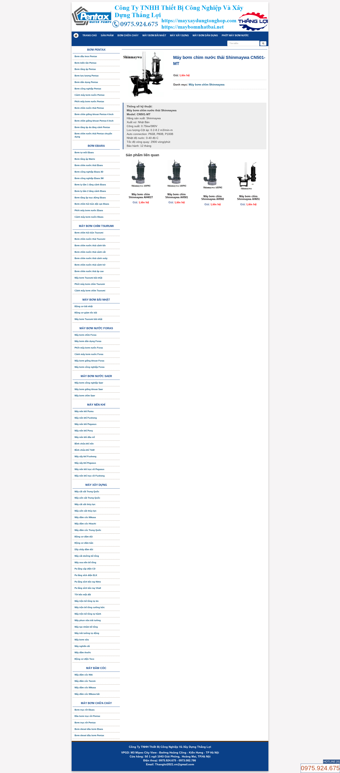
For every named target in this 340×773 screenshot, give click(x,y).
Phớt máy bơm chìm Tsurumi (90, 284)
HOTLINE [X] (331, 761)
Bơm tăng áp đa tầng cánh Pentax (92, 127)
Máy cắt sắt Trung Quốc (87, 491)
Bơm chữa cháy (128, 35)
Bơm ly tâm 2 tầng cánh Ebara (90, 191)
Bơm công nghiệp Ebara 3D (89, 172)
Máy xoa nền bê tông (85, 562)
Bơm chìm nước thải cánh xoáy (91, 258)
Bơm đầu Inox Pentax (86, 56)
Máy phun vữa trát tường (88, 620)
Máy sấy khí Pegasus (85, 463)
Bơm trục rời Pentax (85, 722)
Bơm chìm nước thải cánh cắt (90, 252)
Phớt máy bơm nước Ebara (89, 210)
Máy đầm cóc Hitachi (85, 523)
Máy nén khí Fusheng (86, 418)
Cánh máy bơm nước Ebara (89, 217)
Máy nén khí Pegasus (85, 424)
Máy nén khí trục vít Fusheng (90, 476)
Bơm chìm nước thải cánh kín (90, 245)
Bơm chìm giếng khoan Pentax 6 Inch (94, 121)
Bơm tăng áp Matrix (85, 159)
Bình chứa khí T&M (84, 450)
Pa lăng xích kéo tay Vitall (88, 588)
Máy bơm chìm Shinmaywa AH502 (212, 198)
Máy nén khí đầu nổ (85, 437)
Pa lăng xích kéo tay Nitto (88, 582)
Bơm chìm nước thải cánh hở (90, 265)
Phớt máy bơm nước (235, 35)
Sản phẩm (107, 35)
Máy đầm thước (83, 652)
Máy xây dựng (179, 35)
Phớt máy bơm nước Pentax (89, 101)
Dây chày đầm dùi (84, 549)
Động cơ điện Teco (84, 659)
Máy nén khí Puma (84, 411)
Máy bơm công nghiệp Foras (89, 367)
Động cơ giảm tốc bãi (86, 312)
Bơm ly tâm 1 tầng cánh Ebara (90, 184)
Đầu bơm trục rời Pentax (87, 716)
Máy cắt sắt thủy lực (85, 504)
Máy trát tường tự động (87, 633)
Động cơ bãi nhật (84, 306)
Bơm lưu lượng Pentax (87, 75)
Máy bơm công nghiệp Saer (89, 383)
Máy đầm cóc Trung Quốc (88, 530)
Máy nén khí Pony (84, 430)
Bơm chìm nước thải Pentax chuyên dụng (93, 135)
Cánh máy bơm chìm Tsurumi (90, 290)
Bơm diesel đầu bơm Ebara (89, 729)
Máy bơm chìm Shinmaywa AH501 (176, 196)
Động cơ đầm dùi (84, 536)
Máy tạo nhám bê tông (86, 627)
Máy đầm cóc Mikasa (85, 517)
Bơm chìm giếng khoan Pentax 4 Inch (94, 114)
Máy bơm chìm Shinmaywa (207, 84)
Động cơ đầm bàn (84, 543)
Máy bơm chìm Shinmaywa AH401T (141, 196)
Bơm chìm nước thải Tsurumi (90, 239)
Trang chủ (89, 35)
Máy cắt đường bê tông (87, 556)
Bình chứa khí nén (84, 443)
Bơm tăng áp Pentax (85, 69)
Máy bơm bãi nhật (154, 35)
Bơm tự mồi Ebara (84, 152)
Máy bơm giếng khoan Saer (89, 389)
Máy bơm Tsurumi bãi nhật (88, 278)
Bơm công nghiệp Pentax (88, 88)
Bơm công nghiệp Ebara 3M (89, 178)
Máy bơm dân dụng (205, 35)
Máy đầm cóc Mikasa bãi (87, 694)
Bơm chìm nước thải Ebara (89, 165)
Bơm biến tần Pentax (85, 63)
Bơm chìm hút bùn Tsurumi (89, 232)
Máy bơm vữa (82, 639)
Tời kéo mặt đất (83, 594)
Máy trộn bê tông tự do (87, 601)
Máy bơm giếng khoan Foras (89, 361)
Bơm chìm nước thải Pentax (89, 108)
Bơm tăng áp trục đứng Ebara (90, 197)
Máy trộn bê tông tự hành (88, 614)
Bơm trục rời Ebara (84, 710)
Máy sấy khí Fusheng (85, 456)
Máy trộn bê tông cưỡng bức (90, 607)
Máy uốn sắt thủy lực (85, 511)
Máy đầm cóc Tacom (85, 681)
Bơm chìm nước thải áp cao (89, 271)
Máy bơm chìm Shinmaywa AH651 (248, 198)
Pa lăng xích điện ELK (86, 575)
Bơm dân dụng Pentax (86, 82)
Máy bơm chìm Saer (85, 395)
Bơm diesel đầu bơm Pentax (89, 735)
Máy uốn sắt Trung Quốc (87, 498)
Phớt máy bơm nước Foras (89, 348)
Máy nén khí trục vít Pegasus (89, 469)
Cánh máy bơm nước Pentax (89, 95)
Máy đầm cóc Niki (84, 675)
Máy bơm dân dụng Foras (88, 341)
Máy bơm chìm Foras (85, 335)
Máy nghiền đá (82, 646)
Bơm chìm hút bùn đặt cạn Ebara (92, 204)
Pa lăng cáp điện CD (85, 569)
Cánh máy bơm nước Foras (89, 354)
